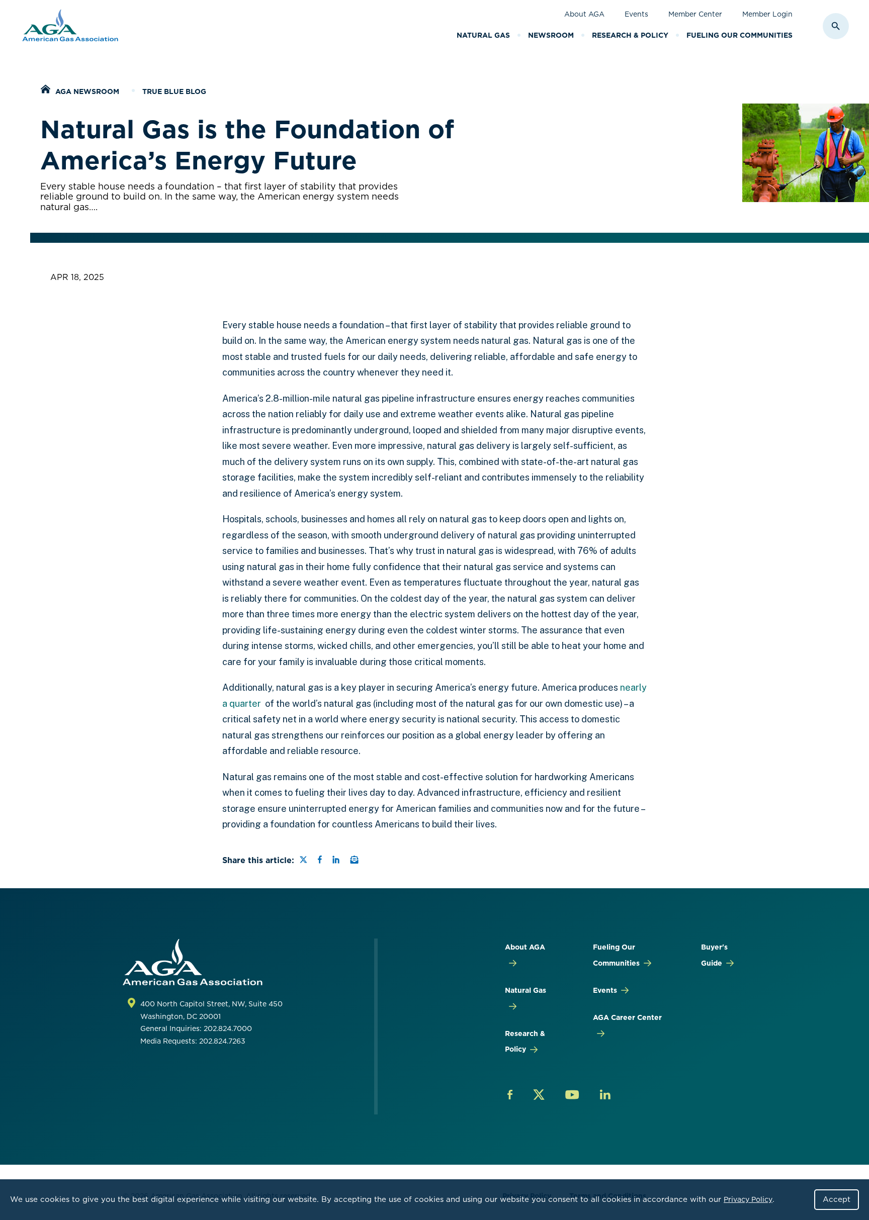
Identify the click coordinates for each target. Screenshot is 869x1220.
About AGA (584, 14)
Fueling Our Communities (739, 35)
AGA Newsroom (87, 91)
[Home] (45, 90)
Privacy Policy (748, 1199)
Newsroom (551, 35)
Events (636, 14)
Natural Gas (483, 35)
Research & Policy (630, 35)
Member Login (767, 14)
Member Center (695, 14)
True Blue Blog (174, 91)
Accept (836, 1199)
